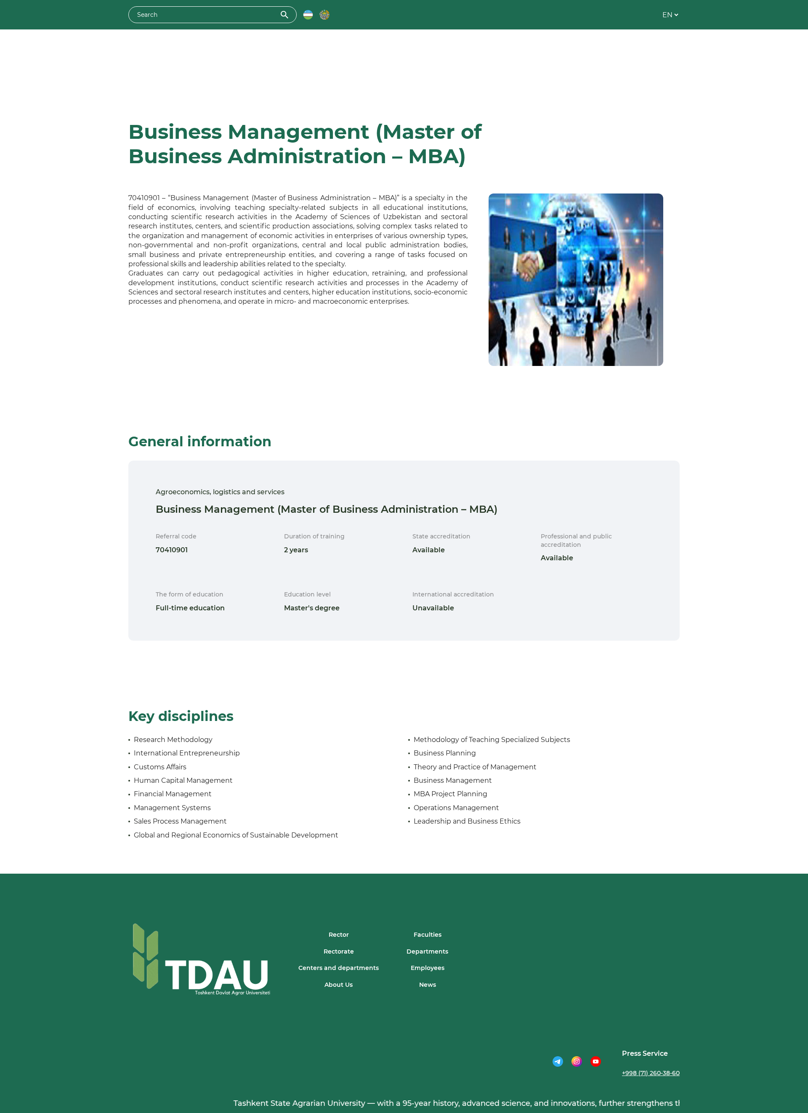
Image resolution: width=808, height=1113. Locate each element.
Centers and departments (338, 968)
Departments (427, 951)
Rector (339, 934)
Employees (427, 968)
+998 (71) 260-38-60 (651, 1073)
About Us (338, 984)
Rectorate (339, 951)
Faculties (427, 934)
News (427, 984)
